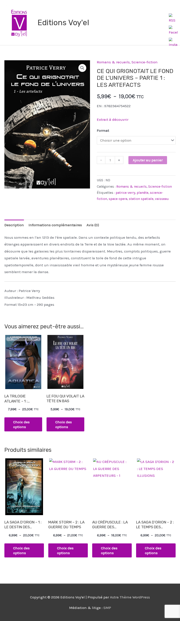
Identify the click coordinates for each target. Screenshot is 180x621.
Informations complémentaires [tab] (55, 225)
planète (142, 193)
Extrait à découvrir (112, 119)
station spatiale (141, 199)
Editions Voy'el (63, 22)
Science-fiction (144, 62)
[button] (82, 68)
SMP (107, 607)
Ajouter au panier (148, 160)
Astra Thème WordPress (130, 597)
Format (103, 130)
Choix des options (21, 424)
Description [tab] (14, 225)
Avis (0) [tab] (92, 225)
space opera (118, 199)
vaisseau (162, 199)
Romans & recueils (113, 62)
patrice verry (125, 193)
